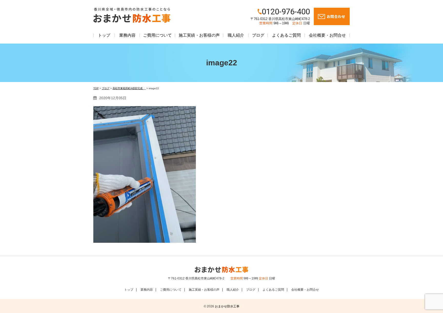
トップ (104, 35)
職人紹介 (236, 35)
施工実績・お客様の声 (199, 35)
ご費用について (157, 35)
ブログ (258, 35)
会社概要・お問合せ (327, 35)
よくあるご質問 (286, 35)
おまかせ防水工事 (227, 306)
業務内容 (127, 35)
